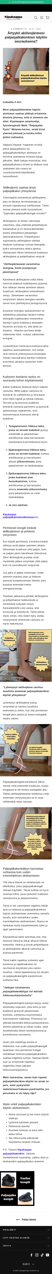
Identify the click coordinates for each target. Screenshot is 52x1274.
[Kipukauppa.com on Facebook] (31, 1255)
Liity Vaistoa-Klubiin (16, 1238)
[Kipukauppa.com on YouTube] (47, 1255)
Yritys (7, 1246)
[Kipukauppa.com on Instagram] (36, 1255)
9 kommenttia (19, 29)
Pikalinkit (9, 1230)
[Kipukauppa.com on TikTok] (42, 1255)
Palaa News (28, 1219)
